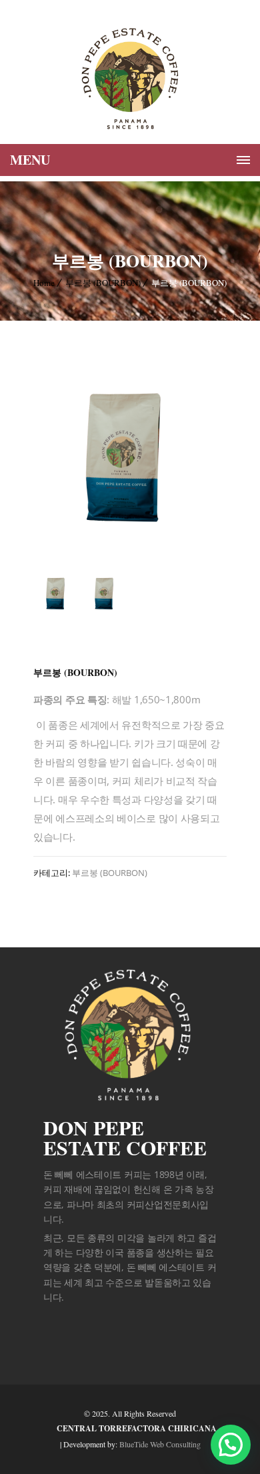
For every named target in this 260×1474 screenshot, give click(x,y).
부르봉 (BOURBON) (103, 283)
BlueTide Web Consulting (160, 1444)
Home (44, 283)
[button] (231, 1445)
